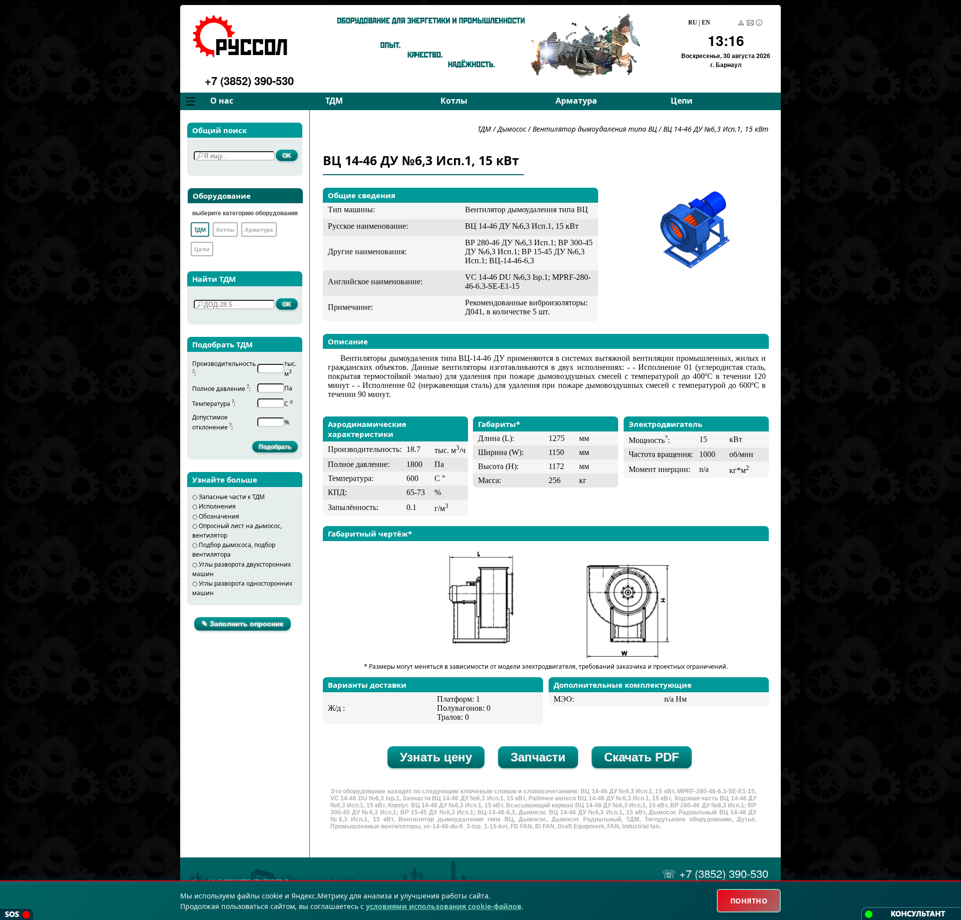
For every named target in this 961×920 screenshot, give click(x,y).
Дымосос (512, 129)
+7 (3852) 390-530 (249, 81)
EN (706, 22)
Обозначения (219, 516)
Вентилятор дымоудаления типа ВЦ (596, 129)
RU (692, 22)
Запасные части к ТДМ (232, 497)
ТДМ (334, 100)
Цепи (682, 100)
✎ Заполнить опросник (242, 624)
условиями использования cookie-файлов (444, 906)
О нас (221, 100)
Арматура (576, 100)
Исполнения (217, 506)
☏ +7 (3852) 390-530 (715, 873)
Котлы (453, 100)
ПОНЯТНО (749, 900)
